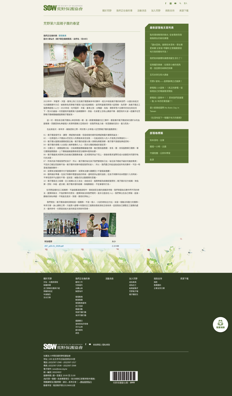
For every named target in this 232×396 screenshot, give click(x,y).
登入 (185, 3)
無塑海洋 (79, 291)
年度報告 (47, 294)
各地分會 (72, 382)
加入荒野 (155, 10)
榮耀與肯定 (48, 291)
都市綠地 (79, 330)
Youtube (90, 344)
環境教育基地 (80, 303)
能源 (152, 160)
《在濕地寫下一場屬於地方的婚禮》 (166, 118)
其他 (77, 333)
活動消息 (141, 10)
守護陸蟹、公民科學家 (160, 153)
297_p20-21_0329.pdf (53, 246)
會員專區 (97, 345)
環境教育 (62, 36)
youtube (175, 3)
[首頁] (63, 8)
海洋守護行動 (80, 315)
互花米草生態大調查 (159, 75)
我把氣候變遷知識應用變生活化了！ (166, 58)
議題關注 (79, 321)
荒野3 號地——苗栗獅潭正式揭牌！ (166, 81)
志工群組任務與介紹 (52, 288)
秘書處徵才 (133, 288)
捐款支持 (169, 10)
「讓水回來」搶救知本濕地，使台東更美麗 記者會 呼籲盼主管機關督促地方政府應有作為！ (166, 48)
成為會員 (132, 282)
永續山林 (79, 288)
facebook (166, 3)
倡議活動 (79, 309)
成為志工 (132, 285)
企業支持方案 (159, 288)
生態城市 (79, 285)
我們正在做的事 (124, 10)
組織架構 (47, 285)
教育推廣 (79, 300)
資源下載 (183, 10)
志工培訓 (79, 306)
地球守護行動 (80, 312)
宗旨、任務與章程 (51, 282)
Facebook (86, 344)
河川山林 (79, 327)
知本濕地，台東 (157, 140)
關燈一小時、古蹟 (158, 147)
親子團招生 (133, 294)
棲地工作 (79, 282)
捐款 (155, 282)
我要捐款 (221, 325)
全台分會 (47, 297)
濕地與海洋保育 (81, 324)
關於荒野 (107, 10)
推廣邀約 (157, 285)
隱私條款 (106, 345)
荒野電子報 (133, 291)
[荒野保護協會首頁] (63, 346)
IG (170, 3)
